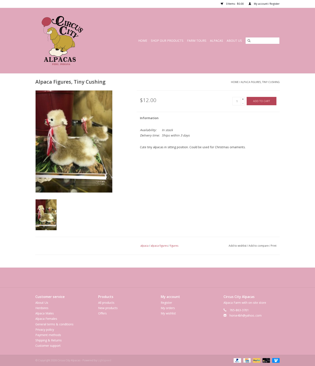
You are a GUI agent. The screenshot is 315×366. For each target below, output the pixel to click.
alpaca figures (159, 245)
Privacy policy (44, 329)
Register (166, 303)
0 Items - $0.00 (234, 4)
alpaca (144, 245)
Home (142, 41)
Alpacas (216, 41)
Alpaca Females (46, 319)
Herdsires (41, 308)
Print (273, 245)
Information (149, 118)
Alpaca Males (44, 313)
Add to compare (259, 245)
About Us (234, 41)
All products (106, 303)
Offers (102, 313)
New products (108, 308)
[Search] (247, 40)
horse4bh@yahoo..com (246, 315)
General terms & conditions (54, 324)
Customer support (48, 346)
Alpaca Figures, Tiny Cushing (260, 82)
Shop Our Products (167, 41)
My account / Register (266, 4)
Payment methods (48, 335)
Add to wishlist (237, 245)
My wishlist (168, 313)
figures (174, 245)
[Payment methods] (237, 360)
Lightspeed (104, 360)
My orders (168, 308)
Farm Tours (196, 41)
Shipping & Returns (48, 340)
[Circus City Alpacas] (68, 40)
